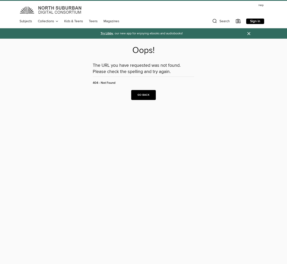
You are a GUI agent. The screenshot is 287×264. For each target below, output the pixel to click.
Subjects (26, 21)
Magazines (111, 21)
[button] (221, 22)
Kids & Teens (73, 21)
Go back (143, 95)
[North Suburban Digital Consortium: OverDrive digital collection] (51, 10)
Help (261, 5)
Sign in (255, 21)
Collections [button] (47, 21)
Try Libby (107, 33)
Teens (93, 21)
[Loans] (238, 22)
